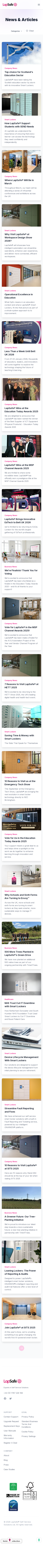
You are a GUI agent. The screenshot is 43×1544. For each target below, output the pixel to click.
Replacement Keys (12, 1426)
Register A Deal (10, 1443)
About (6, 1455)
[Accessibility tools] (10, 1540)
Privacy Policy (28, 1417)
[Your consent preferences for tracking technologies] (39, 1540)
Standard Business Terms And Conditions (30, 1424)
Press (6, 1465)
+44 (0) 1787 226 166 (13, 1393)
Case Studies (9, 1469)
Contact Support (11, 1417)
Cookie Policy (27, 1431)
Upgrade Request (11, 1421)
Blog (6, 1460)
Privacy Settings (29, 1436)
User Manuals (10, 1431)
